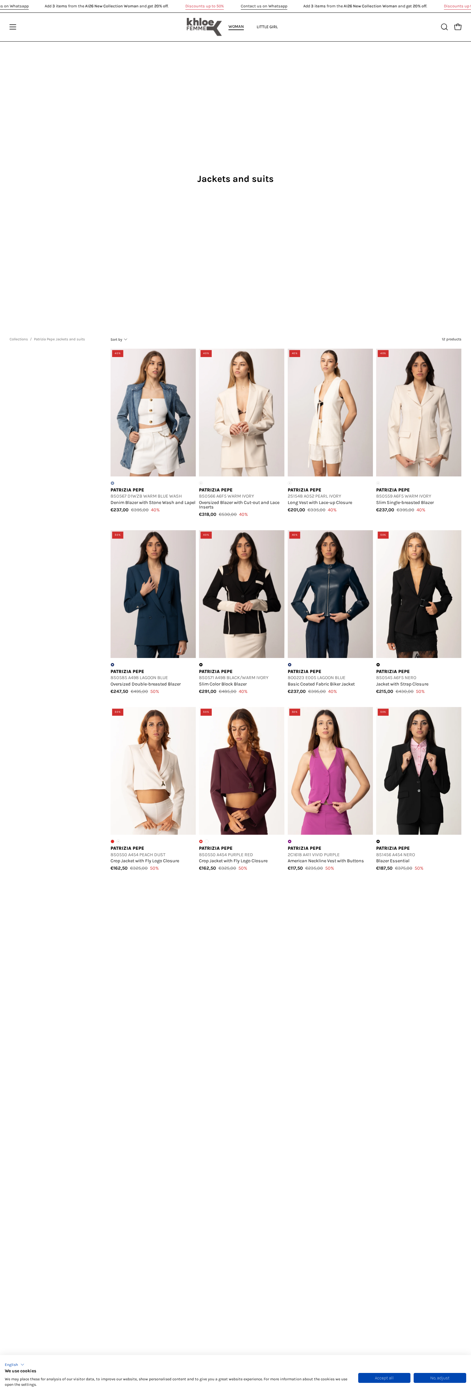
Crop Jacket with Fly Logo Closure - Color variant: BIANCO (207, 841)
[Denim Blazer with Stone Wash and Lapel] (153, 412)
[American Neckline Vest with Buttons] (330, 771)
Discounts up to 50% (205, 6)
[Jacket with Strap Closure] (418, 594)
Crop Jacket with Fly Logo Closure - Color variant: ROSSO (112, 841)
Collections (19, 339)
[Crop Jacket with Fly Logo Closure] (153, 771)
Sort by (116, 339)
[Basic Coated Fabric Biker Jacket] (330, 594)
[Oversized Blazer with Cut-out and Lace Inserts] (241, 412)
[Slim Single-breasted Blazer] (418, 412)
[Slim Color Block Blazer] (241, 594)
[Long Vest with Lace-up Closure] (330, 412)
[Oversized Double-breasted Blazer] (153, 594)
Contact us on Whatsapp (264, 6)
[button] (14, 1364)
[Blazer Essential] (418, 771)
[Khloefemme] (204, 27)
